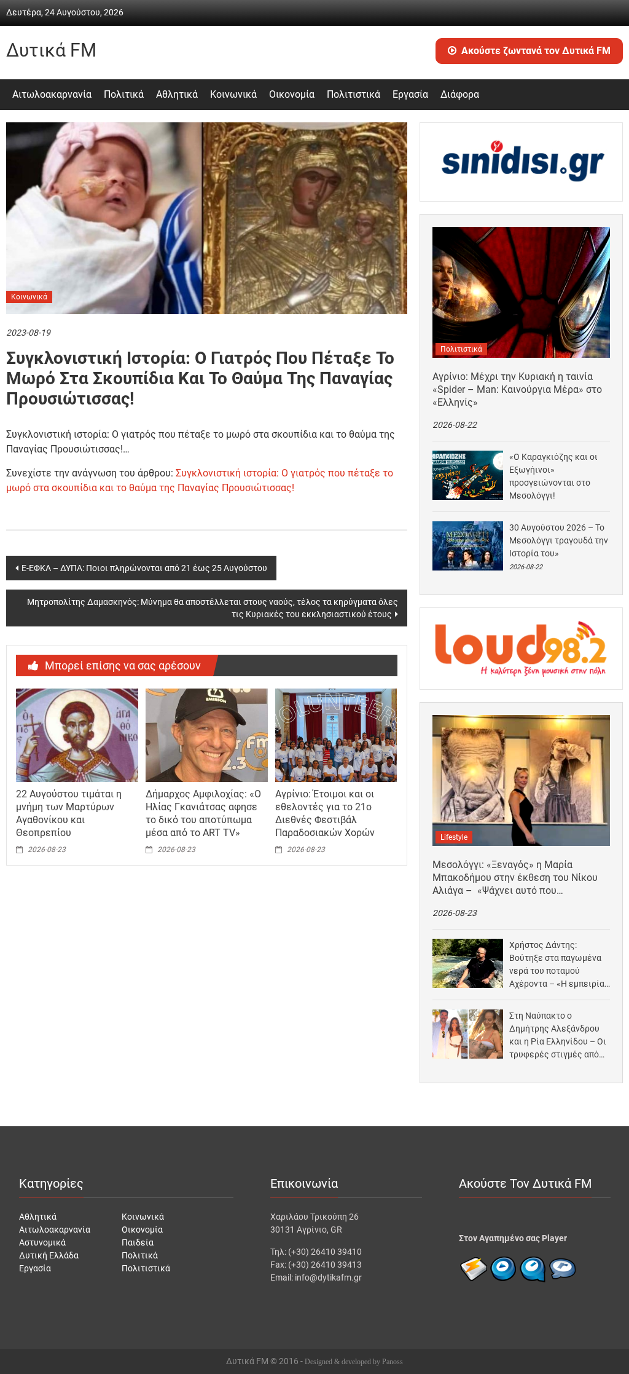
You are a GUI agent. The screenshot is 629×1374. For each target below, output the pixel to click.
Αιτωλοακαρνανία (52, 94)
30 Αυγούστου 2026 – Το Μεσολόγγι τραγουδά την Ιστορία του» (558, 540)
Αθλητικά (177, 94)
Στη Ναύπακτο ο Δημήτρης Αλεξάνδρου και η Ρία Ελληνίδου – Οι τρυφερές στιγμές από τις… (557, 1036)
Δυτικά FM (51, 50)
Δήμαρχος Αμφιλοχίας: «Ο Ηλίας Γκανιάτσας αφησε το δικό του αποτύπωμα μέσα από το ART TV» (203, 813)
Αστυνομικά (42, 1242)
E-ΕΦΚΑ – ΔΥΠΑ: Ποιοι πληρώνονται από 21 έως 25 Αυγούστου (144, 568)
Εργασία (410, 94)
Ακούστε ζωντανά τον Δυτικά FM (536, 51)
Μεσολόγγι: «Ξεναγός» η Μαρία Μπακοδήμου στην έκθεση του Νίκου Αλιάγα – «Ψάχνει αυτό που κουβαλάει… (515, 878)
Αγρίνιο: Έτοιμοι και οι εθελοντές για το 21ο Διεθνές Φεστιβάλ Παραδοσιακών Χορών (325, 813)
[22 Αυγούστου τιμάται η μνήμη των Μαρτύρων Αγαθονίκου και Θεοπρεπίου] (77, 735)
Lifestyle (453, 837)
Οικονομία (291, 94)
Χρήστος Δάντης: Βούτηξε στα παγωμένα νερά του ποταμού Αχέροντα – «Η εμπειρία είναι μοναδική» (556, 965)
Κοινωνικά (233, 94)
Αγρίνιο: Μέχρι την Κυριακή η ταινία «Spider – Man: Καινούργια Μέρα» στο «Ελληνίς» (517, 389)
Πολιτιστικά (353, 94)
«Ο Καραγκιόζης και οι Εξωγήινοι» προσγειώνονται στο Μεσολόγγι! (553, 476)
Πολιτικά (124, 94)
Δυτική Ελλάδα (49, 1255)
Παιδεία (138, 1242)
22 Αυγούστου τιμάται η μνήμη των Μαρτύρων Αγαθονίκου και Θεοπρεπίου (69, 813)
